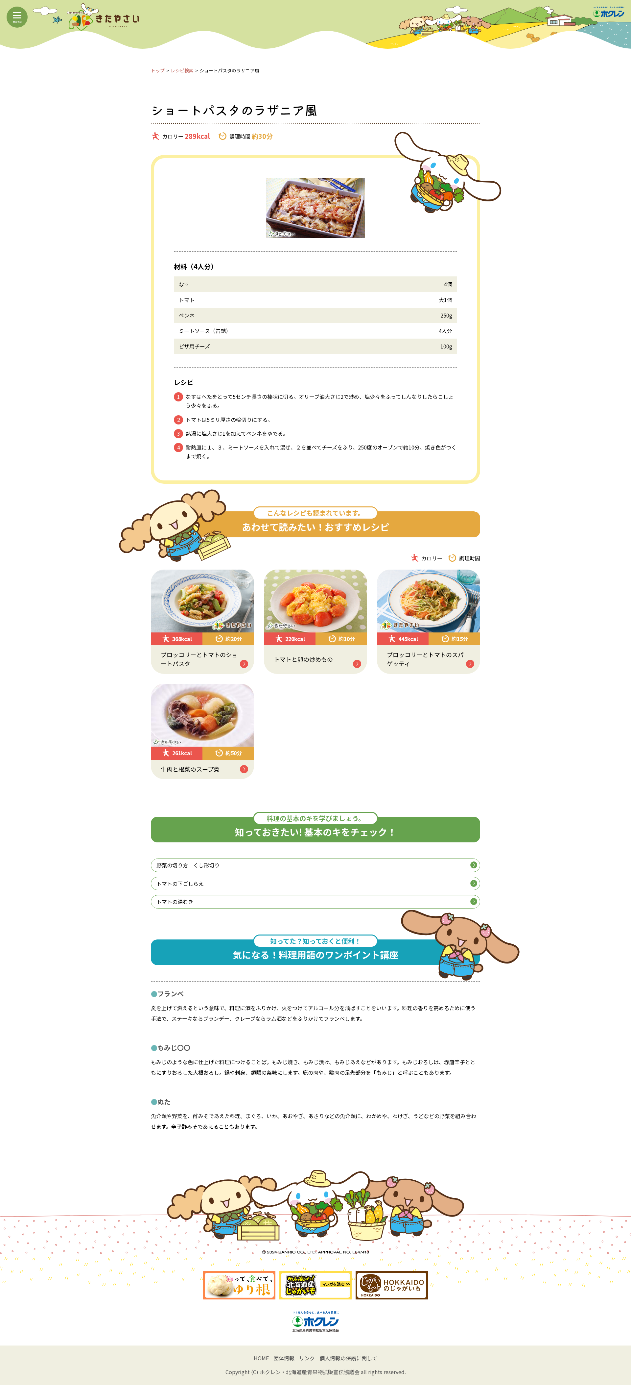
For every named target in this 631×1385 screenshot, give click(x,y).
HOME (261, 1358)
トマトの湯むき (174, 902)
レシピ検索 (182, 70)
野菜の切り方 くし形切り (188, 865)
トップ (158, 70)
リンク (307, 1358)
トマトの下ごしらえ (180, 883)
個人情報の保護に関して (348, 1358)
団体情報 (283, 1358)
